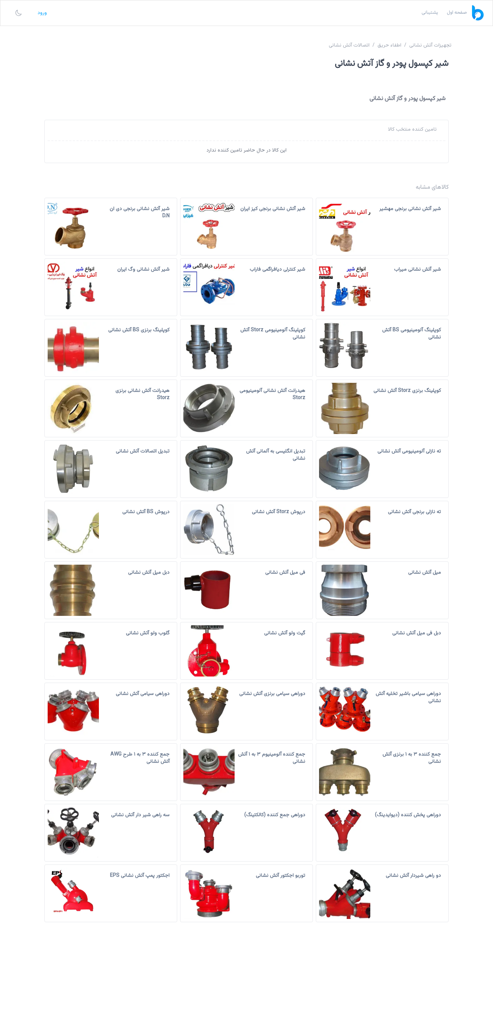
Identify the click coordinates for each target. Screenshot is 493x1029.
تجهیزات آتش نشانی (430, 45)
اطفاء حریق (389, 45)
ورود (42, 13)
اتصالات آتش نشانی (349, 45)
